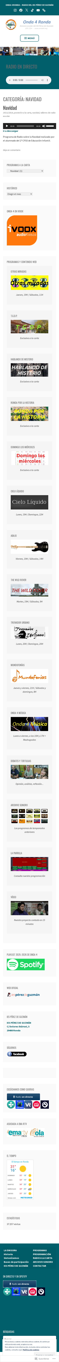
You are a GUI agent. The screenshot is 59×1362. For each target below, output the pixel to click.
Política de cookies (31, 1350)
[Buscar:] (29, 1338)
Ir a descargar (10, 130)
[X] (26, 10)
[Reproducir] (6, 126)
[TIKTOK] (32, 10)
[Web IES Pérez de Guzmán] (44, 10)
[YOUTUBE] (38, 10)
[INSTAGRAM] (15, 10)
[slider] (50, 125)
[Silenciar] (43, 126)
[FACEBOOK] (21, 10)
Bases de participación (16, 1261)
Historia (8, 1254)
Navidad (10, 107)
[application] (29, 126)
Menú (31, 38)
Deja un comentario (11, 150)
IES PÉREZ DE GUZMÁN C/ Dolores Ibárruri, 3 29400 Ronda (19, 1026)
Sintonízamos (11, 1257)
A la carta (27, 112)
